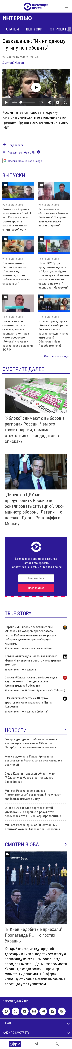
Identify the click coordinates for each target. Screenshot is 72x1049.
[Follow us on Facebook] (6, 1011)
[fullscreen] (66, 102)
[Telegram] (36, 1044)
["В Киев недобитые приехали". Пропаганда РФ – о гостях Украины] (36, 887)
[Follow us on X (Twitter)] (15, 1011)
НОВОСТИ (16, 730)
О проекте (59, 29)
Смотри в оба (22, 844)
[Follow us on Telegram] (43, 1011)
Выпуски (34, 29)
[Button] (13, 146)
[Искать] (57, 1044)
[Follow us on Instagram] (34, 1011)
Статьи (12, 29)
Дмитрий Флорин (13, 63)
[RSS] (52, 1011)
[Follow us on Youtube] (25, 1011)
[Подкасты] (62, 1011)
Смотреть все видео (57, 356)
